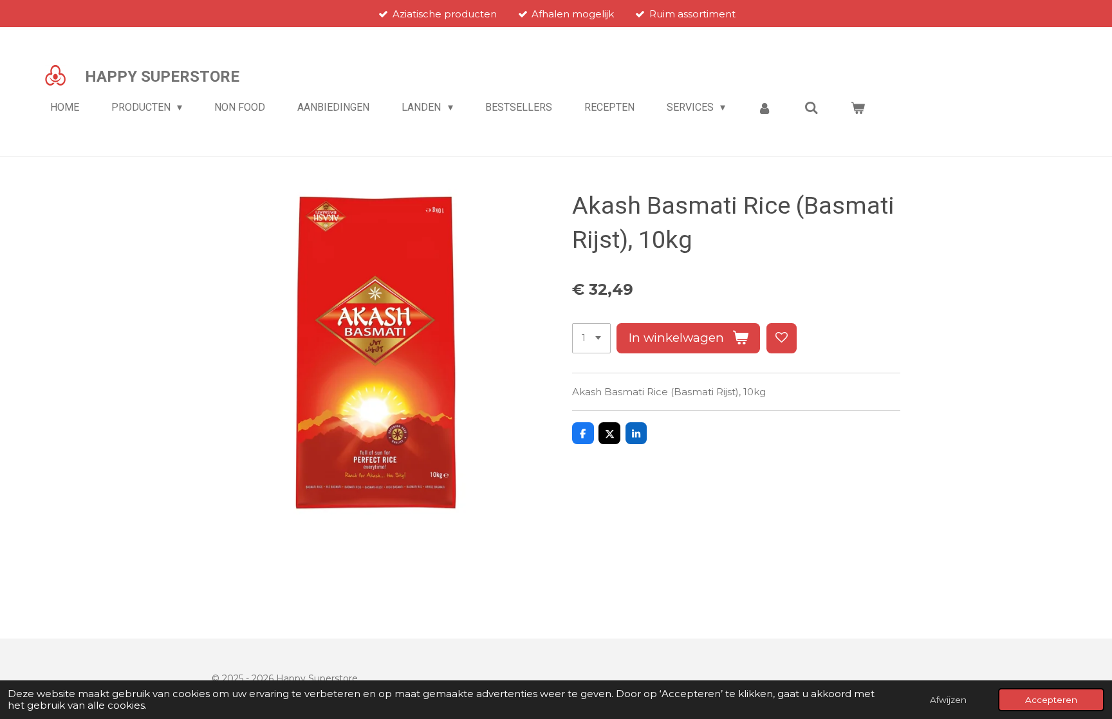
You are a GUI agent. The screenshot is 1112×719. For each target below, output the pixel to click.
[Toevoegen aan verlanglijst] (781, 338)
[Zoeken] (811, 108)
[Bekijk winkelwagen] (858, 108)
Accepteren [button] (1051, 700)
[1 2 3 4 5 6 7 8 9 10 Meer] (591, 338)
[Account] (764, 108)
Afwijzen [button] (948, 700)
